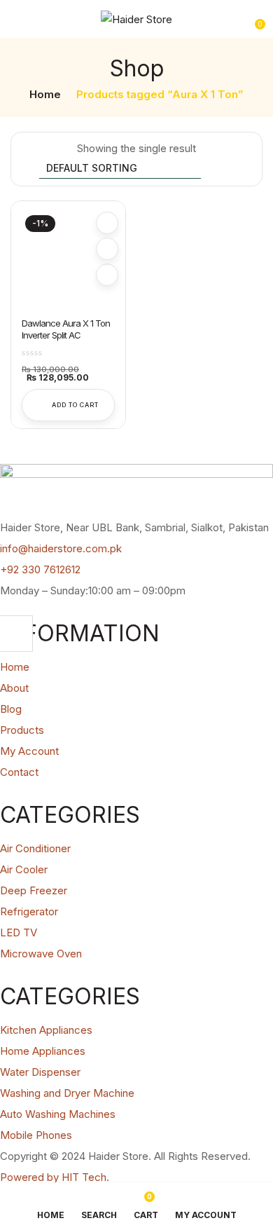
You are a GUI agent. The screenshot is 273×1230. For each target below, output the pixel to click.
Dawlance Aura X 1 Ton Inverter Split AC (66, 329)
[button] (253, 19)
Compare (107, 249)
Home (45, 94)
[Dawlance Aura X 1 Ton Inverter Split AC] (68, 258)
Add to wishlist (107, 223)
